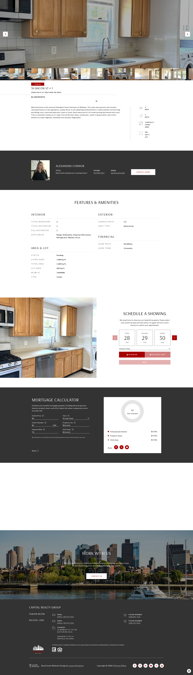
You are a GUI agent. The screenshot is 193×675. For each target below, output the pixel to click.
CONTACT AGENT (143, 172)
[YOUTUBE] (151, 666)
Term (65, 416)
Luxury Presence (76, 666)
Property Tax (68, 423)
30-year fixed (68, 418)
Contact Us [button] (96, 576)
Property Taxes (116, 435)
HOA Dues (67, 429)
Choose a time (124, 349)
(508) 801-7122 (134, 617)
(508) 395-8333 (134, 623)
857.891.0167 (99, 173)
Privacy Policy (120, 666)
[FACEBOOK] (135, 666)
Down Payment (38, 423)
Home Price (36, 416)
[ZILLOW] (162, 666)
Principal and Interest (118, 431)
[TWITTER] (156, 666)
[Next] (174, 337)
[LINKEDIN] (146, 666)
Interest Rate (37, 429)
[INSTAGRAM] (140, 666)
